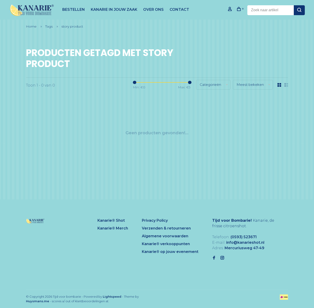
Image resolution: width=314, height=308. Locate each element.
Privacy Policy (155, 220)
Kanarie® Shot (111, 220)
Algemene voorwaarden (165, 236)
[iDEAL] (284, 298)
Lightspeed (112, 296)
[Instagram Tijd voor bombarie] (222, 258)
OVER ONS (153, 9)
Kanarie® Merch (112, 228)
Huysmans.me (38, 301)
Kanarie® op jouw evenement (170, 251)
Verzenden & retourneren (166, 228)
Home (31, 26)
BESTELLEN (73, 9)
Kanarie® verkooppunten (166, 244)
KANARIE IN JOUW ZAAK (114, 9)
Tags (49, 26)
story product (72, 26)
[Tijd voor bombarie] (35, 221)
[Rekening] (230, 10)
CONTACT (179, 9)
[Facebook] (214, 258)
